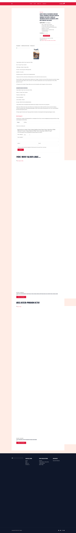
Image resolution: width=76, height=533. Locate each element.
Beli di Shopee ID (19, 116)
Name (19, 143)
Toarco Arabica (53, 40)
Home (31, 3)
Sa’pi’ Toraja (41, 464)
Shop (35, 3)
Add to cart (46, 35)
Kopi (42, 12)
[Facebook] (58, 530)
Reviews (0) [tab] (32, 45)
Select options (21, 442)
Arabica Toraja (44, 40)
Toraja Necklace (42, 463)
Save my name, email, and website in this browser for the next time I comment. (32, 147)
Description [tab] (18, 45)
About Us (39, 3)
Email (39, 143)
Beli (40, 12)
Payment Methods (56, 460)
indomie (40, 460)
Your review (20, 137)
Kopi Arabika (48, 40)
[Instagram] (62, 530)
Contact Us (27, 464)
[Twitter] (60, 530)
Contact (44, 3)
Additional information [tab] (25, 45)
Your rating (20, 134)
